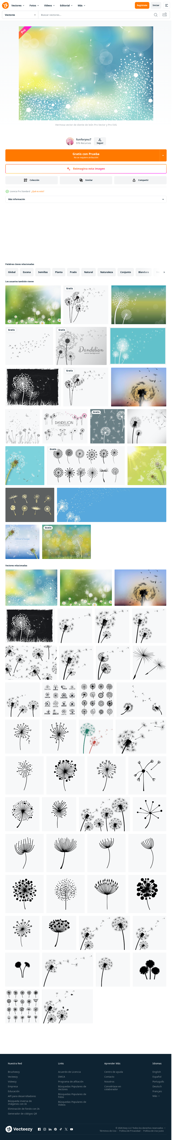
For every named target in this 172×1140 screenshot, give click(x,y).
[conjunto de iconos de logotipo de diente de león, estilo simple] (59, 699)
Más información (16, 199)
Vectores (16, 5)
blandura (143, 272)
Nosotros (108, 1081)
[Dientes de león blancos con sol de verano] (146, 465)
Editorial (65, 5)
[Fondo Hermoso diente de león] (33, 304)
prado (73, 272)
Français (155, 1091)
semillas (43, 272)
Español (154, 1076)
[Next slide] (158, 272)
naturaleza (106, 272)
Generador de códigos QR (22, 1113)
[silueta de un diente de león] (74, 625)
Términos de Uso (105, 1130)
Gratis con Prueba (84, 155)
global (11, 272)
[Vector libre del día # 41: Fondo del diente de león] (81, 346)
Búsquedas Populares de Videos (71, 1103)
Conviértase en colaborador (111, 1088)
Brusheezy (13, 1071)
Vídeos (48, 5)
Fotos (33, 5)
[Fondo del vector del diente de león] (138, 304)
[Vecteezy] (5, 5)
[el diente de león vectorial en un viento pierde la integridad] (111, 505)
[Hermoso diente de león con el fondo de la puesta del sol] (138, 387)
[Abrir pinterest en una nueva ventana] (55, 1129)
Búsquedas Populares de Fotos (71, 1096)
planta (58, 272)
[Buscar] (153, 15)
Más (80, 5)
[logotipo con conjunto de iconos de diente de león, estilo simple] (97, 699)
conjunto (125, 272)
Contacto (108, 1076)
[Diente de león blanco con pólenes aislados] (24, 465)
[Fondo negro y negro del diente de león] (33, 387)
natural (88, 272)
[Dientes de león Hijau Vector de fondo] (66, 542)
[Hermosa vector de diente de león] (31, 587)
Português (156, 1081)
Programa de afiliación (69, 1081)
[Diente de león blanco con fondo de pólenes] (22, 542)
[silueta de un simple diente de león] (96, 737)
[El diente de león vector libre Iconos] (29, 505)
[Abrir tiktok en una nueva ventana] (60, 1129)
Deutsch (155, 1086)
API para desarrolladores (22, 1096)
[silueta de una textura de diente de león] (31, 663)
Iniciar (153, 5)
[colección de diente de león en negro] (86, 465)
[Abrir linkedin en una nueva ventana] (50, 1129)
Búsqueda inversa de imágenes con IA (19, 1102)
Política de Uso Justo (151, 1130)
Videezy (12, 1081)
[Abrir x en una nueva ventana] (66, 1129)
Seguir (98, 143)
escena (27, 272)
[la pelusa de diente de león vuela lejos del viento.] (141, 737)
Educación (13, 1091)
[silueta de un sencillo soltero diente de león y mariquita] (67, 1006)
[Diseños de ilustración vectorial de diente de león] (29, 346)
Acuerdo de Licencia (68, 1071)
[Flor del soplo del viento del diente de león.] (146, 426)
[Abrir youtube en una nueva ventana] (71, 1129)
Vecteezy (12, 1076)
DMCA (60, 1076)
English (154, 1071)
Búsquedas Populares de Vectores (71, 1088)
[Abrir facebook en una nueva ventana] (39, 1129)
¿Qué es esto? (37, 191)
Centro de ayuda (112, 1071)
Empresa (12, 1086)
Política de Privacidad (127, 1130)
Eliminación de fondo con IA (23, 1108)
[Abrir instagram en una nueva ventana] (44, 1129)
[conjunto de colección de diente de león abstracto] (65, 426)
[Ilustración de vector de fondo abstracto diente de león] (85, 304)
